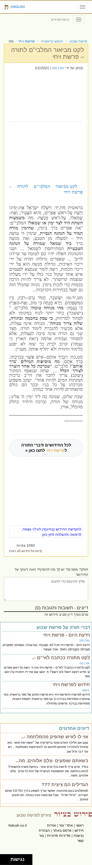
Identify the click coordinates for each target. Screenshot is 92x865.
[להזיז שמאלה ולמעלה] (4, 858)
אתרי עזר (66, 825)
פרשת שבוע (78, 41)
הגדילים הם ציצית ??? (65, 784)
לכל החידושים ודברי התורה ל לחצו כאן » (46, 448)
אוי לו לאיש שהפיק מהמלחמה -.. (54, 736)
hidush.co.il (17, 825)
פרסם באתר (62, 830)
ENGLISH (18, 7)
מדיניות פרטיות (59, 835)
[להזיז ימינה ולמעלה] (6, 858)
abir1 (85, 690)
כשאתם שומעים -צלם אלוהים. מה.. (52, 760)
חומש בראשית (52, 41)
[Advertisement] (44, 151)
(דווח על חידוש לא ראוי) (25, 551)
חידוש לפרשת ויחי (71, 684)
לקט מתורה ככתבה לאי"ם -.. (61, 657)
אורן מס (58, 68)
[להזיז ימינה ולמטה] (6, 861)
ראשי (80, 825)
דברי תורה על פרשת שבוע (63, 627)
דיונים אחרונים (74, 728)
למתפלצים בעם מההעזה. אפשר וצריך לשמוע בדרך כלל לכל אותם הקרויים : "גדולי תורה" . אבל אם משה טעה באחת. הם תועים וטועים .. (46, 795)
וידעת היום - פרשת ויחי (66, 635)
